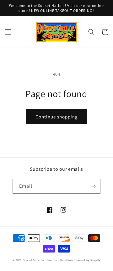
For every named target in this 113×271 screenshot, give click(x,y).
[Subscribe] (93, 186)
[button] (8, 32)
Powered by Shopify (87, 260)
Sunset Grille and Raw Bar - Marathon (48, 260)
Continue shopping (56, 117)
